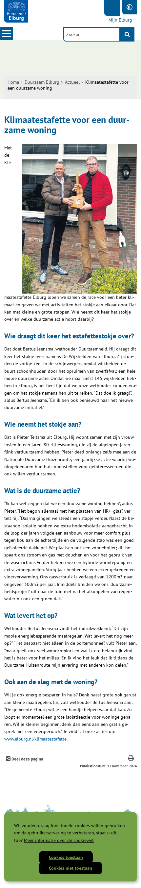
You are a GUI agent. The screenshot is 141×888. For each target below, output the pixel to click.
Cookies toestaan (66, 857)
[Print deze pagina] (131, 759)
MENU (6, 33)
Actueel (72, 82)
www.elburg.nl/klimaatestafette (35, 739)
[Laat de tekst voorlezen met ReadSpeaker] (112, 8)
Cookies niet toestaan (70, 868)
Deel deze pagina (26, 758)
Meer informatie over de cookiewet (59, 840)
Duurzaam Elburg (42, 82)
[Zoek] (127, 34)
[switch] (129, 7)
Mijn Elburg (120, 20)
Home (13, 82)
